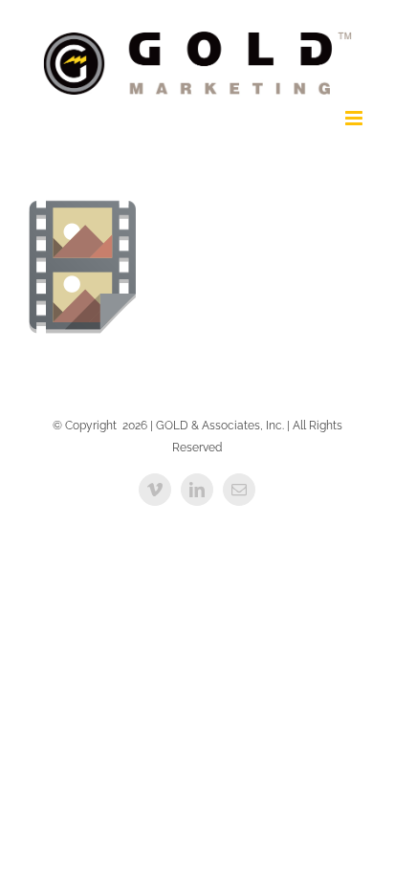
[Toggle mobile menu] (355, 118)
